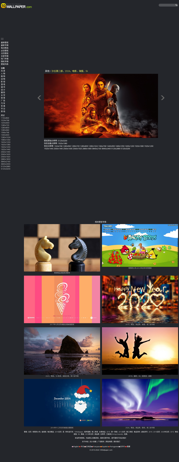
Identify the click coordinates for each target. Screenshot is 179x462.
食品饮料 (137, 432)
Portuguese (114, 446)
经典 (125, 434)
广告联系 (101, 441)
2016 (108, 432)
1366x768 (5, 132)
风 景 (3, 71)
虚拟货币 (144, 432)
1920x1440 (5, 149)
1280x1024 (5, 137)
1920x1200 (5, 147)
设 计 (3, 90)
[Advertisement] (89, 23)
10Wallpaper (78, 432)
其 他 (3, 111)
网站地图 (109, 441)
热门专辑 (4, 58)
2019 (150, 432)
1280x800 (5, 127)
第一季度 (114, 432)
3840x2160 (5, 161)
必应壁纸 (4, 50)
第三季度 (129, 432)
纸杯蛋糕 (87, 432)
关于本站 (85, 441)
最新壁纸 (4, 42)
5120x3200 (5, 169)
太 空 (3, 95)
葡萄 (25, 432)
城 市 (3, 87)
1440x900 (5, 135)
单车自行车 (69, 432)
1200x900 (5, 123)
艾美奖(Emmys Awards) (114, 434)
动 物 (3, 79)
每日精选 (4, 48)
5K (79, 434)
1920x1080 (5, 144)
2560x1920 (5, 156)
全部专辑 (4, 56)
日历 (29, 432)
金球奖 (44, 432)
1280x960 (5, 130)
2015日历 (156, 432)
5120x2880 (5, 166)
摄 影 (3, 92)
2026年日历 (165, 432)
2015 (172, 432)
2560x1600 (5, 154)
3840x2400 (5, 164)
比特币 (102, 434)
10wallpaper (17, 5)
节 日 (3, 108)
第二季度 (95, 432)
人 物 (3, 73)
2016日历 (58, 432)
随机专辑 (4, 61)
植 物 (3, 76)
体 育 (3, 98)
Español (105, 446)
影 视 (3, 81)
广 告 (3, 100)
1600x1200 (5, 142)
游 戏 (3, 84)
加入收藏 (93, 441)
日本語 (88, 446)
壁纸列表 (4, 64)
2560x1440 (5, 152)
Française (96, 446)
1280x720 (5, 125)
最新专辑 (4, 45)
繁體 (128, 446)
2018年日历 (89, 434)
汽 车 (3, 103)
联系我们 (117, 441)
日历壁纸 (4, 53)
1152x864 (5, 118)
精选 (82, 434)
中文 (82, 446)
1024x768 (5, 120)
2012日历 (122, 432)
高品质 (97, 434)
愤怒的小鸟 (36, 432)
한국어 (122, 446)
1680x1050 (5, 139)
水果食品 (102, 432)
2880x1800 (5, 159)
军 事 (3, 106)
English (76, 446)
